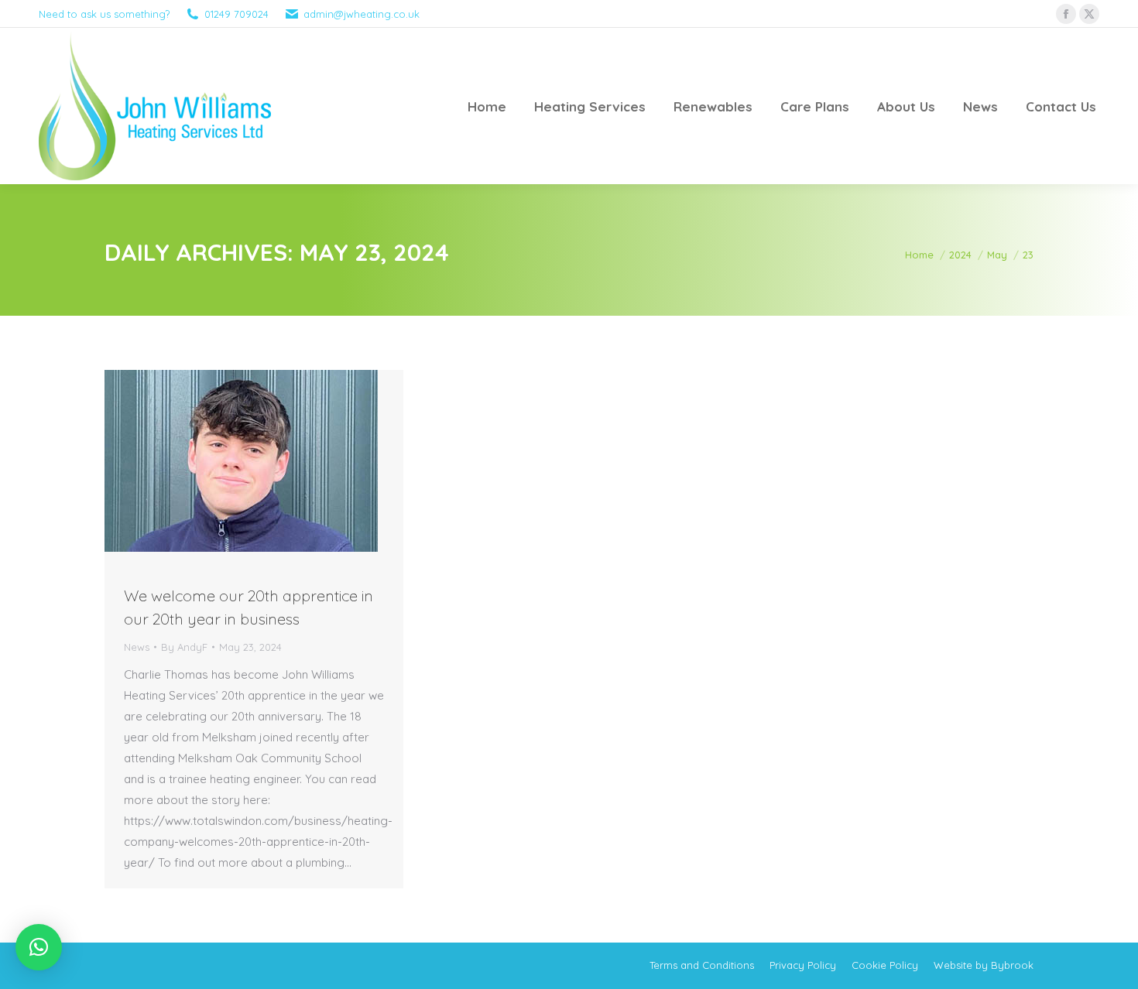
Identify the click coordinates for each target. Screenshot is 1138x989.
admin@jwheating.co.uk (361, 14)
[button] (38, 947)
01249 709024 (236, 14)
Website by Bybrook (983, 965)
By (184, 647)
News (136, 647)
